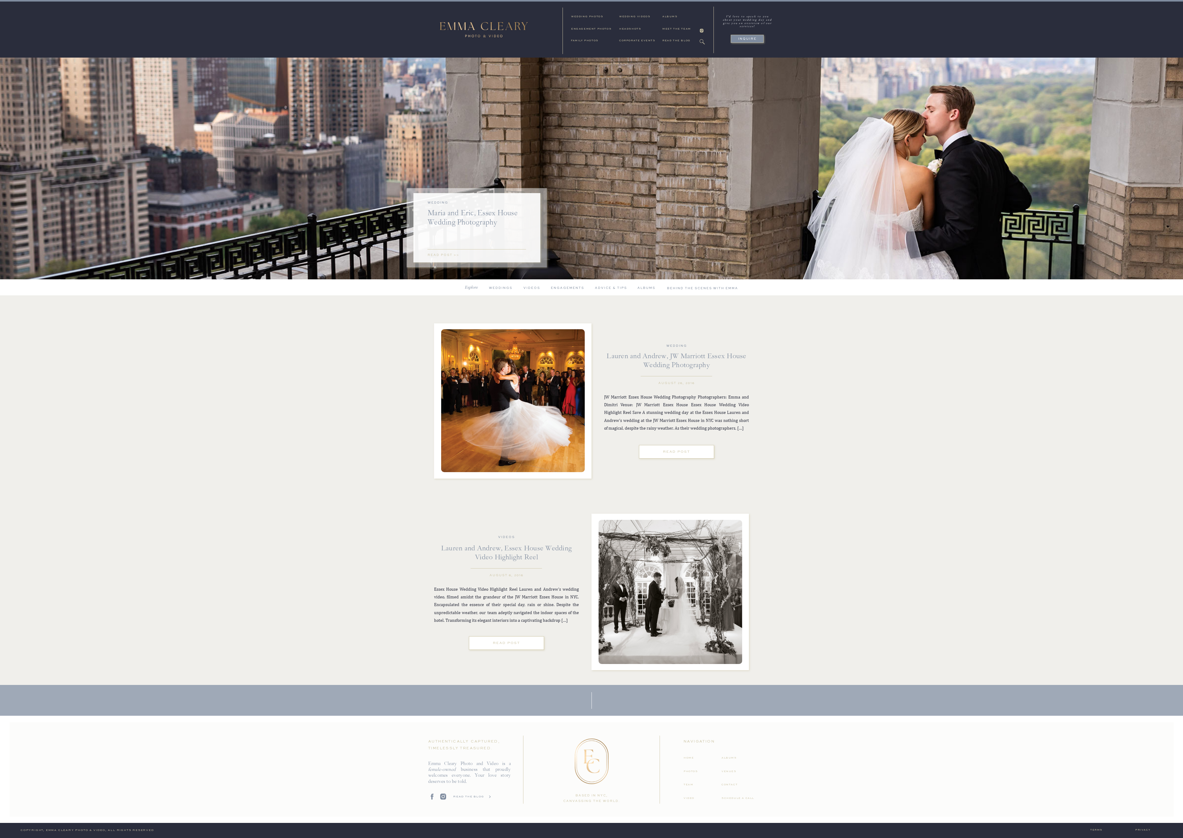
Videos (506, 537)
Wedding (438, 202)
